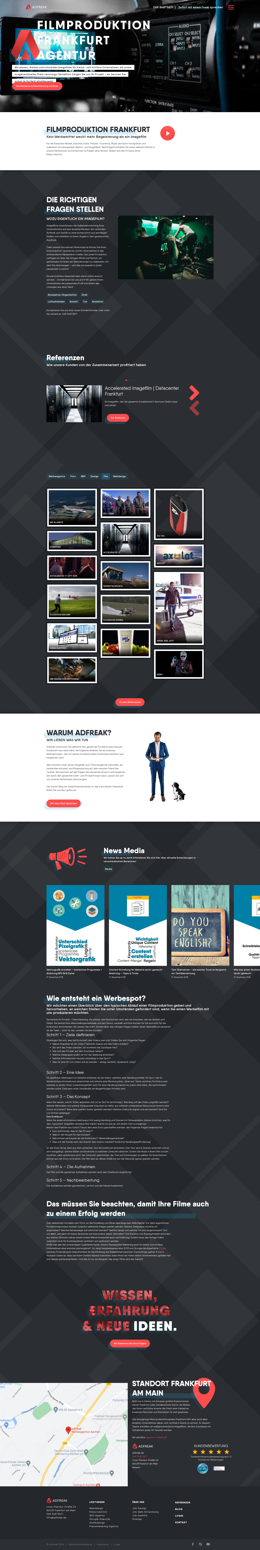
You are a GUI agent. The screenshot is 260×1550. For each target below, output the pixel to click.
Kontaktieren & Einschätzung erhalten (37, 86)
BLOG (179, 1509)
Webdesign (96, 1508)
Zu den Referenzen (130, 702)
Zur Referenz (118, 417)
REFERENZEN (182, 1502)
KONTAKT (181, 1522)
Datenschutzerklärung (80, 1544)
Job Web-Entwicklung (145, 1511)
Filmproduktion (98, 1511)
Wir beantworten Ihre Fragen (130, 1343)
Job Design (139, 1508)
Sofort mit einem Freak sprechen (200, 7)
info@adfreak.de (56, 1517)
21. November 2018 (54, 977)
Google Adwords (99, 1519)
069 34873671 (163, 7)
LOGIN (179, 1515)
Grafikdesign (97, 1522)
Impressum (103, 1544)
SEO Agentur (97, 1515)
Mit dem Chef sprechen (63, 803)
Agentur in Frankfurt (156, 1437)
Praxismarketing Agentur (104, 1526)
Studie (162, 1248)
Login (117, 1544)
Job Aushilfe (139, 1515)
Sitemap (137, 1519)
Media (108, 869)
